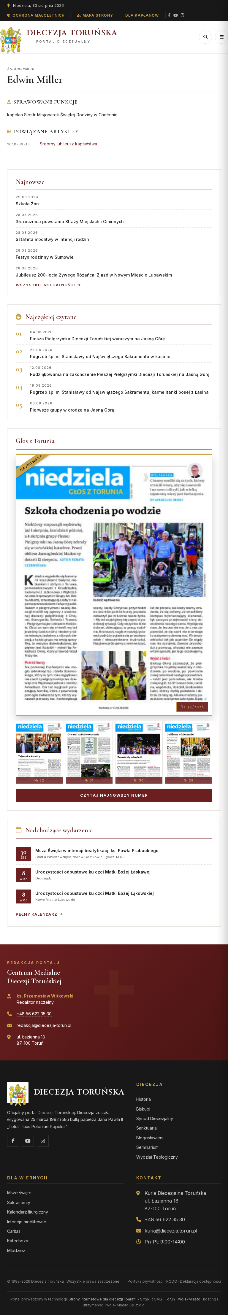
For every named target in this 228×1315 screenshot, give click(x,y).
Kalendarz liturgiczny (27, 1211)
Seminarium (147, 1147)
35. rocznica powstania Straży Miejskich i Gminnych (70, 218)
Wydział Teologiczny (157, 1157)
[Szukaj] (205, 37)
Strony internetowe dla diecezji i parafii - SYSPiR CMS (115, 1299)
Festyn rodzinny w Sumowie (45, 253)
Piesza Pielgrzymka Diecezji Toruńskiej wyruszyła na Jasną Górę (97, 335)
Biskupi (143, 1108)
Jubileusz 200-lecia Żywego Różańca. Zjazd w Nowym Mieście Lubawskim (94, 271)
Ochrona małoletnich (38, 15)
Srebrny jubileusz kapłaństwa (68, 143)
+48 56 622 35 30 (34, 1013)
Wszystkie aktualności (45, 284)
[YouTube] (175, 15)
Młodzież (16, 1250)
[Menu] (221, 37)
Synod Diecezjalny (154, 1118)
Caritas (13, 1231)
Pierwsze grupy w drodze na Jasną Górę (72, 406)
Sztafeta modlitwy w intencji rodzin (52, 236)
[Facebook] (169, 15)
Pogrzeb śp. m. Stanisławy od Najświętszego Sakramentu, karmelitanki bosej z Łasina (119, 388)
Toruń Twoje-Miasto (182, 1299)
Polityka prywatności (146, 1281)
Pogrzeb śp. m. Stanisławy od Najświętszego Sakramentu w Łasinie (100, 353)
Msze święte (19, 1192)
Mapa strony (98, 15)
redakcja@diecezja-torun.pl (44, 1025)
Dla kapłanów (142, 15)
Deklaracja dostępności (200, 1281)
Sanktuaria (146, 1127)
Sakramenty (18, 1202)
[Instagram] (182, 15)
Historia (143, 1099)
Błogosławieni (149, 1137)
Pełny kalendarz (36, 914)
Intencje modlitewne (26, 1221)
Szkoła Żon (27, 200)
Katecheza (17, 1240)
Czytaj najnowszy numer (114, 795)
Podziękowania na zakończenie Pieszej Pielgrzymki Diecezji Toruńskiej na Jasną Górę (119, 371)
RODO (171, 1281)
